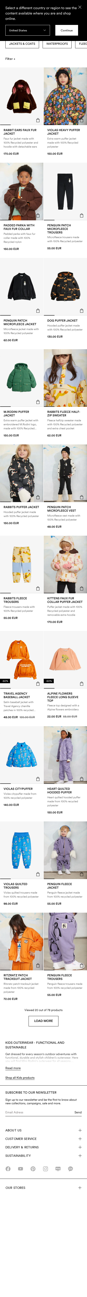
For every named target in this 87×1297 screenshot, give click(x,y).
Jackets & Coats (22, 44)
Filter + (10, 59)
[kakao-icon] (70, 1168)
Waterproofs (57, 44)
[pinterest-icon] (33, 1168)
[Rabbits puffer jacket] (22, 515)
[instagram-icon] (45, 1168)
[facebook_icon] (8, 1168)
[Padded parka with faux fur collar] (22, 237)
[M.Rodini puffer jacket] (22, 423)
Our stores (15, 1188)
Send (78, 1112)
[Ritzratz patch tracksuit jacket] (22, 987)
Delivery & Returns (22, 1147)
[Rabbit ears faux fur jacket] (22, 142)
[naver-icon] (58, 1168)
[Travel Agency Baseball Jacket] (22, 705)
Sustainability (18, 1155)
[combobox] (27, 30)
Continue (67, 30)
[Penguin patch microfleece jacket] (22, 330)
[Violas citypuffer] (22, 797)
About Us (13, 1130)
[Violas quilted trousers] (22, 894)
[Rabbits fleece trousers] (22, 608)
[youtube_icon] (20, 1168)
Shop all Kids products (20, 1078)
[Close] (80, 7)
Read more (13, 1068)
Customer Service (21, 1138)
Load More (43, 1021)
